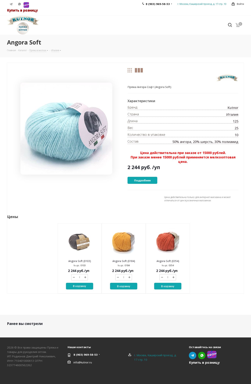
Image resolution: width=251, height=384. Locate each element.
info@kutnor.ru (82, 362)
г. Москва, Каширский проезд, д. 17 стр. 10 (202, 4)
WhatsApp (19, 4)
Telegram (11, 4)
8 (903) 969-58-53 (85, 354)
